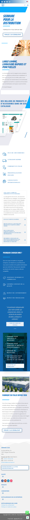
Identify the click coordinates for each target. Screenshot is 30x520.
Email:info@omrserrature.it (7, 462)
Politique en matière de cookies (8, 507)
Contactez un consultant (11, 365)
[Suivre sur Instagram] (11, 481)
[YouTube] (5, 2)
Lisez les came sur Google (15, 323)
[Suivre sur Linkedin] (8, 481)
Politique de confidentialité (7, 505)
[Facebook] (7, 2)
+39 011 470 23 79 (8, 458)
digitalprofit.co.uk (18, 518)
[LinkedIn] (2, 2)
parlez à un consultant (13, 34)
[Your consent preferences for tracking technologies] (27, 517)
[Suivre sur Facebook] (2, 481)
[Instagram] (10, 2)
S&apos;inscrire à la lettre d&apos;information (10, 467)
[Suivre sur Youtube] (5, 481)
